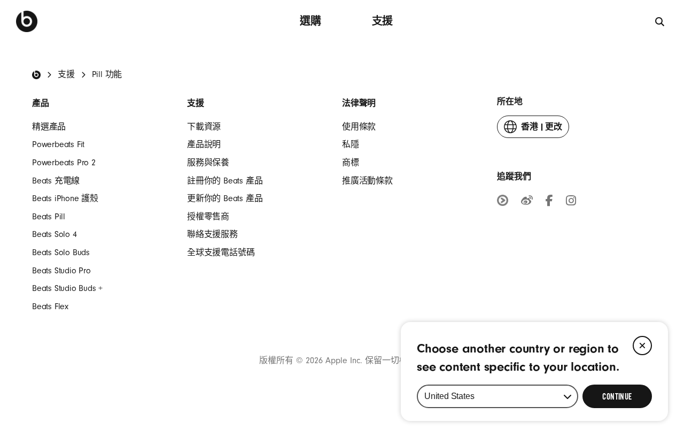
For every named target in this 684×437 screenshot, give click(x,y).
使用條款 (359, 127)
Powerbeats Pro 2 (64, 162)
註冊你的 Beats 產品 (224, 181)
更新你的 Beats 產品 (224, 198)
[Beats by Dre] (26, 21)
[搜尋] (660, 21)
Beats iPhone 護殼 (65, 198)
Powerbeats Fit (58, 144)
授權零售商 (208, 216)
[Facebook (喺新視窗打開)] (549, 202)
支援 (382, 21)
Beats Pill (48, 216)
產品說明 (204, 144)
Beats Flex (50, 306)
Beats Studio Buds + (67, 288)
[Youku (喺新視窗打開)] (502, 202)
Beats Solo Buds (61, 252)
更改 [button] (541, 130)
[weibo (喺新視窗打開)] (527, 202)
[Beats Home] (36, 75)
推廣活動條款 (367, 181)
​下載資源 (204, 127)
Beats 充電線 (56, 181)
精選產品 (49, 127)
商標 (350, 162)
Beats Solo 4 (54, 234)
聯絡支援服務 (212, 234)
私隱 (350, 144)
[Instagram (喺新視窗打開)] (571, 202)
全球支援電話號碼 (220, 252)
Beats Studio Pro (61, 270)
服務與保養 (208, 162)
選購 (310, 21)
